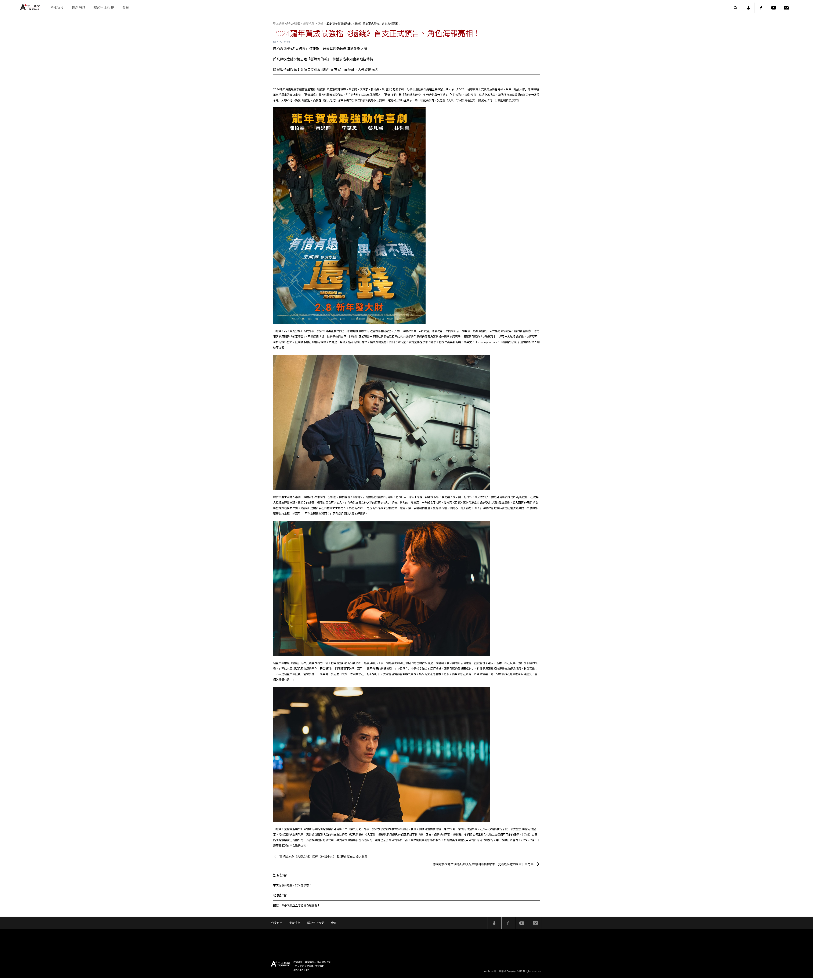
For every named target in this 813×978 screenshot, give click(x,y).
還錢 (320, 23)
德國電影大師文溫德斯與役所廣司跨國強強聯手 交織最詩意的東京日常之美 (483, 864)
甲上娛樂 (30, 7)
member (748, 8)
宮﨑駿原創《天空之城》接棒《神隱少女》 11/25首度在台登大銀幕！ (325, 856)
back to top (800, 965)
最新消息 (78, 7)
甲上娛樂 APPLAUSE (286, 23)
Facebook (761, 8)
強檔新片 (57, 7)
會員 (125, 7)
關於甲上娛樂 (104, 7)
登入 (295, 905)
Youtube (773, 8)
